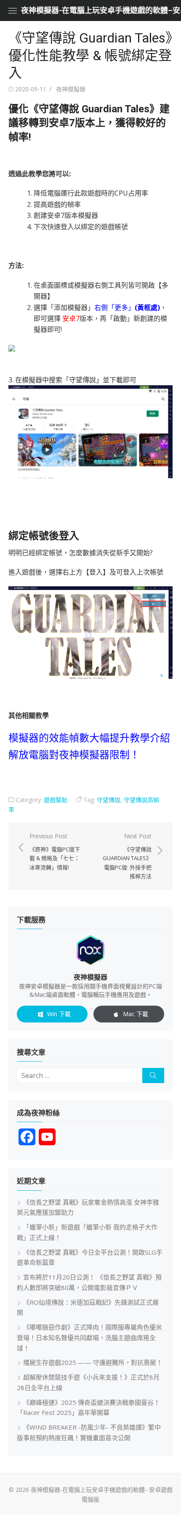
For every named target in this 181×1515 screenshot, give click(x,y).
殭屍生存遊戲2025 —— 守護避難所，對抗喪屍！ (92, 1362)
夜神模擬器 (70, 89)
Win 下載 (59, 1014)
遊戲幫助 (55, 800)
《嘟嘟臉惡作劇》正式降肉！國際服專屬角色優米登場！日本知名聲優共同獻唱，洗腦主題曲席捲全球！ (89, 1337)
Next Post (127, 856)
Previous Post (54, 851)
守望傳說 (108, 800)
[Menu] (12, 10)
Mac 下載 (135, 1014)
